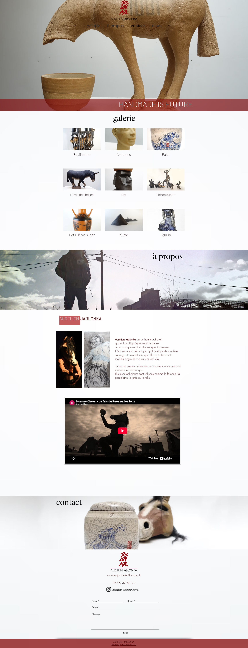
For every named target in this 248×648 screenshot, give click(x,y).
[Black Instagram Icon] (109, 589)
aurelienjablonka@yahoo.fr (124, 575)
